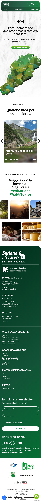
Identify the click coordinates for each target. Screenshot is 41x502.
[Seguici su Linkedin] (15, 443)
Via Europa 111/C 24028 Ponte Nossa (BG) (10, 284)
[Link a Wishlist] (32, 4)
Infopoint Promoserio (10, 316)
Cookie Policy (18, 497)
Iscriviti (20, 428)
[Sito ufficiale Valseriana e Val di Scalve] (6, 4)
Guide (4, 376)
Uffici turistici (6, 319)
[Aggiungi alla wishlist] (34, 122)
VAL (3, 374)
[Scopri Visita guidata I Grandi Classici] (34, 159)
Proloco (5, 321)
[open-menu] (37, 4)
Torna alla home (20, 47)
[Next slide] (39, 141)
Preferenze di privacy (30, 497)
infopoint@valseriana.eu (11, 304)
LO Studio (23, 499)
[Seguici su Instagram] (9, 443)
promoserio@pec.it (9, 306)
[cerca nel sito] (28, 4)
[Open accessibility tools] (4, 497)
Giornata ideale (8, 389)
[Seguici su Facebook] (4, 443)
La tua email (9, 417)
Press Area (6, 379)
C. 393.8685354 (8, 301)
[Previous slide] (2, 141)
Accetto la (13, 423)
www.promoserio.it (9, 289)
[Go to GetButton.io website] (36, 500)
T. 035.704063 (7, 299)
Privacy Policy (17, 423)
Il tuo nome (8, 409)
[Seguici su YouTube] (20, 443)
